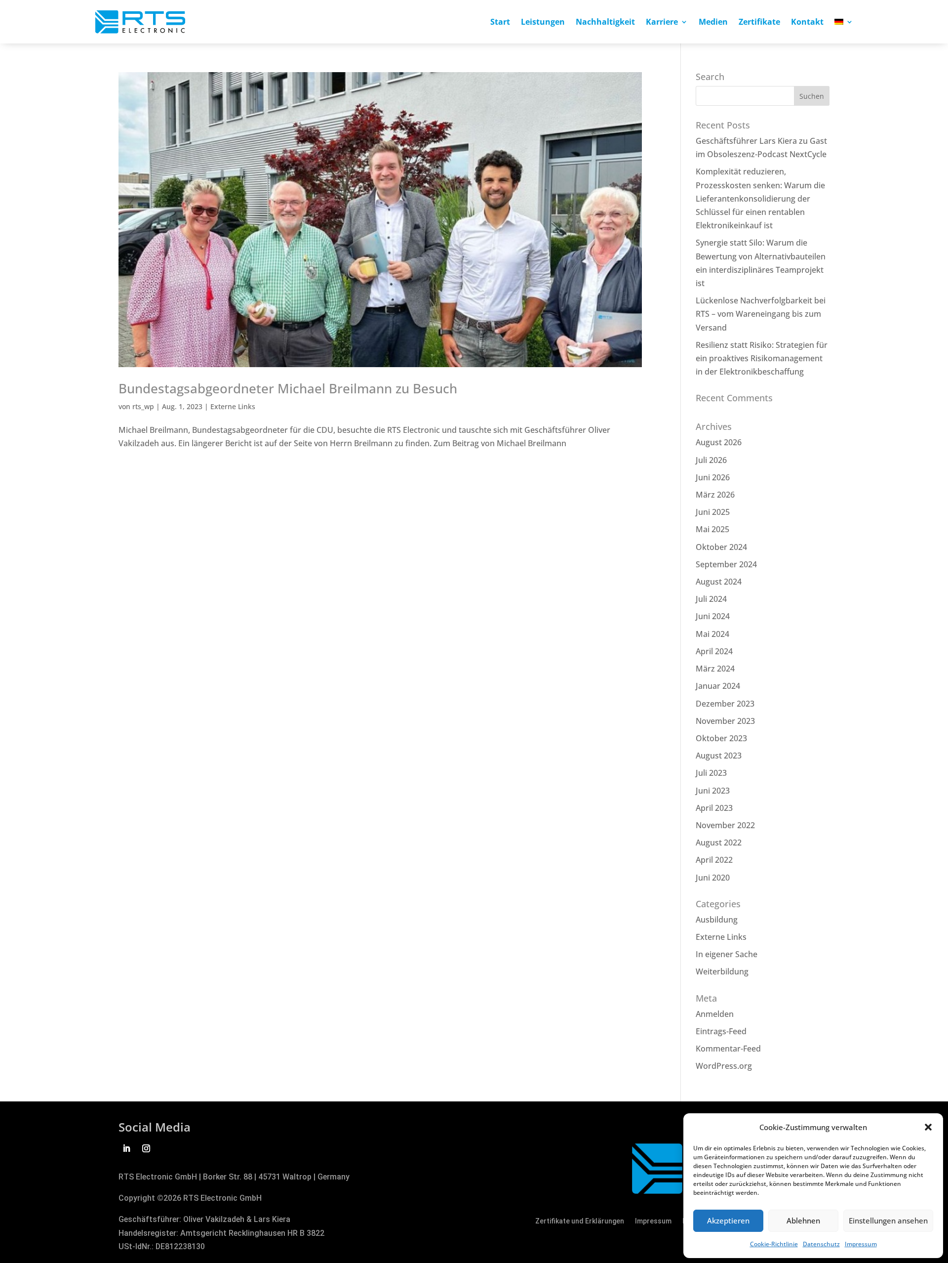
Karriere (662, 22)
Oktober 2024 (721, 547)
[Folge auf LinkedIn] (126, 1148)
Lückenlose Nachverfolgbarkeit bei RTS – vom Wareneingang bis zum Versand (761, 314)
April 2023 (714, 807)
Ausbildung (717, 919)
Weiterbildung (722, 971)
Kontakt (807, 22)
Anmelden (715, 1014)
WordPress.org (724, 1065)
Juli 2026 (711, 460)
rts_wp (143, 406)
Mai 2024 (712, 634)
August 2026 (719, 442)
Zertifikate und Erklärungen (579, 1221)
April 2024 (714, 651)
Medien (713, 22)
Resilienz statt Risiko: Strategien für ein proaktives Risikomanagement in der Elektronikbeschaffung (762, 358)
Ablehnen (803, 1220)
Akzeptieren (728, 1220)
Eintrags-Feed (721, 1031)
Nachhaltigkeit (605, 22)
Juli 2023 (711, 772)
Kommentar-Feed (728, 1048)
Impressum (861, 1244)
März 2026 (715, 494)
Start (500, 22)
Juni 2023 (713, 790)
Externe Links (232, 406)
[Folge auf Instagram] (146, 1148)
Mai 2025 (712, 529)
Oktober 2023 (721, 738)
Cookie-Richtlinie (774, 1244)
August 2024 (719, 581)
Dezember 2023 (725, 703)
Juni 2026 (713, 477)
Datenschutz (821, 1244)
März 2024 (715, 668)
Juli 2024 (711, 598)
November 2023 (725, 721)
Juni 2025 (713, 511)
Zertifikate (759, 22)
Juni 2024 (713, 616)
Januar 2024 (718, 685)
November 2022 (725, 825)
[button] (928, 1127)
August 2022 (719, 842)
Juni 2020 (713, 877)
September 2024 (726, 564)
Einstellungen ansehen (888, 1220)
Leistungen (543, 22)
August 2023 (719, 755)
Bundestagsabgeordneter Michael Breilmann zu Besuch (287, 388)
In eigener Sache (726, 954)
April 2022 (714, 859)
